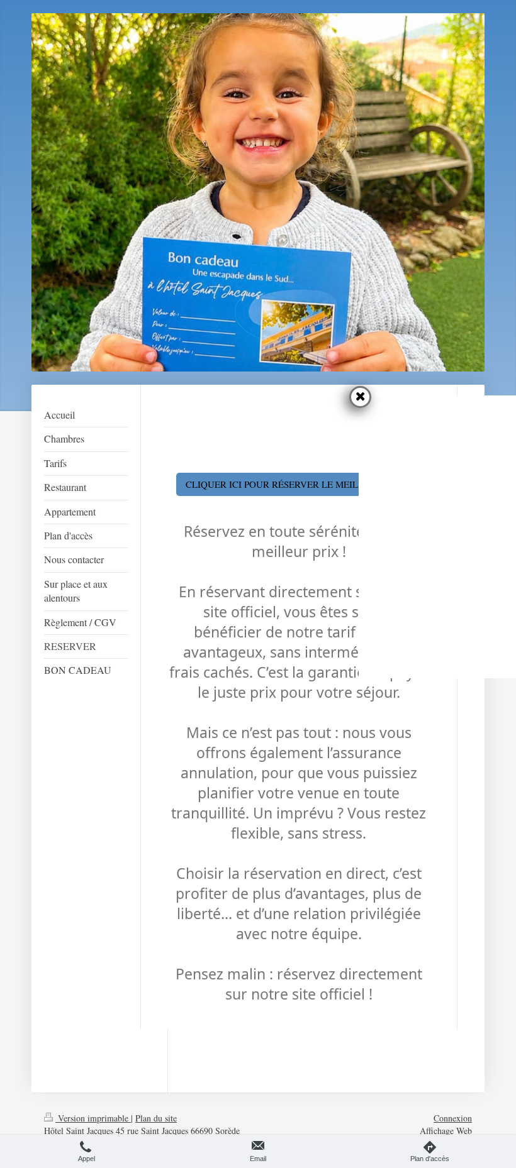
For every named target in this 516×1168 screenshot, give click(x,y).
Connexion (453, 1118)
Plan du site (156, 1118)
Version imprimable (93, 1118)
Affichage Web (446, 1131)
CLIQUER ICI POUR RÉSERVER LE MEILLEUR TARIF (299, 484)
